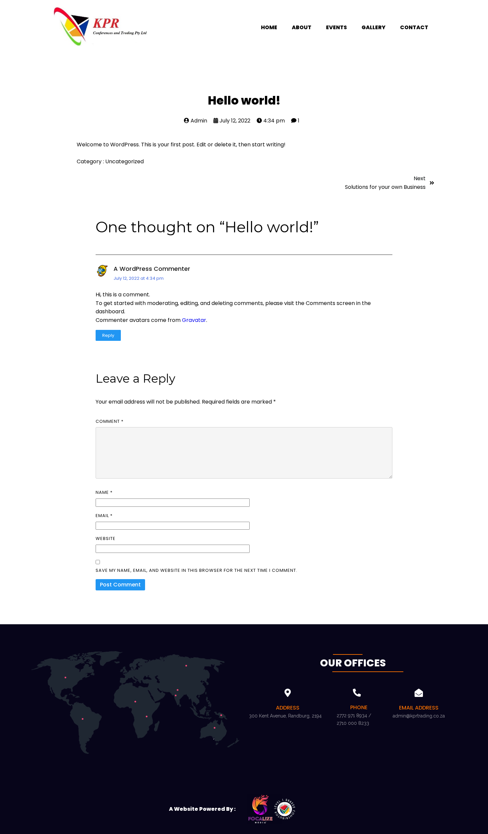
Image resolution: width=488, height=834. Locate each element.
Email (104, 515)
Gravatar (194, 320)
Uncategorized (124, 161)
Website (106, 538)
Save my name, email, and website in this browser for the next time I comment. (196, 570)
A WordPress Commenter (152, 269)
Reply (108, 335)
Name (104, 492)
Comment (109, 421)
